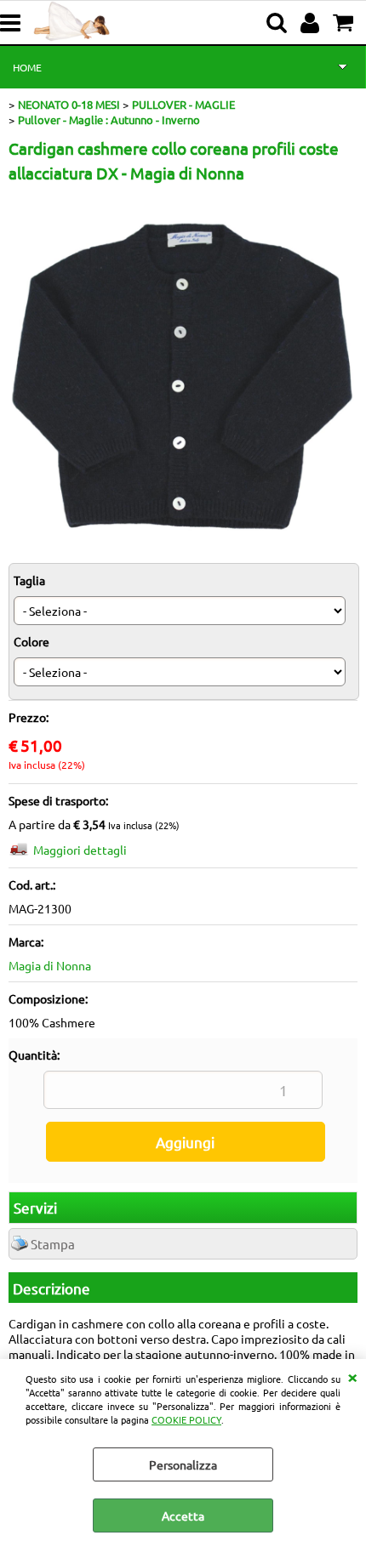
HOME (27, 67)
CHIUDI (352, 1376)
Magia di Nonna (50, 965)
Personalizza (183, 1464)
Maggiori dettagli (80, 849)
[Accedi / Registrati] (312, 23)
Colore (31, 641)
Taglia (29, 580)
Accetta (183, 1515)
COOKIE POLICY (186, 1419)
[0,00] (345, 23)
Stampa (53, 1244)
